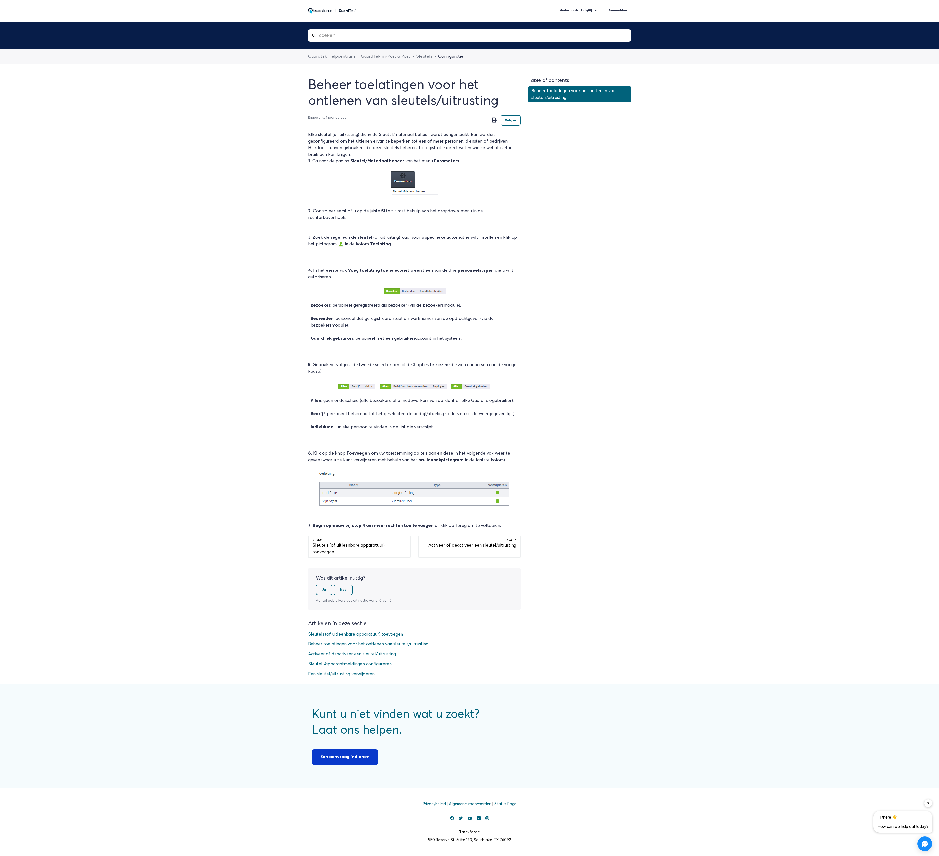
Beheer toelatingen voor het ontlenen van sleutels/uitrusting (368, 644)
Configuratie (450, 56)
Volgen (510, 120)
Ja (324, 589)
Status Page (505, 804)
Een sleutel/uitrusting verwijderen (341, 674)
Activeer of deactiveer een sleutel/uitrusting (352, 654)
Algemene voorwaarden (470, 804)
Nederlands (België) (576, 10)
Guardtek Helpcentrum (331, 56)
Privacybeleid (435, 804)
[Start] (332, 11)
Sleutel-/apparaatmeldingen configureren (350, 664)
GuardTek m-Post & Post (385, 56)
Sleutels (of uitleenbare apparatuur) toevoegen (355, 634)
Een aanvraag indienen (344, 757)
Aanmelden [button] (618, 10)
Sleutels (424, 56)
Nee (343, 589)
